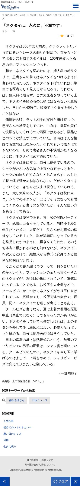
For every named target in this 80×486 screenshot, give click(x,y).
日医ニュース (40, 400)
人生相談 (8, 421)
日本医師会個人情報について (40, 464)
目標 (6, 440)
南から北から (17, 400)
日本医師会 (32, 459)
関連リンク (47, 459)
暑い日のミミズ (12, 433)
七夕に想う (9, 446)
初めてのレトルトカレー (17, 427)
